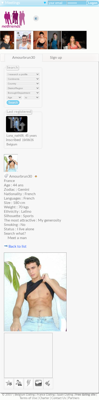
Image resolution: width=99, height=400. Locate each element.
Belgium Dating (25, 394)
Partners (73, 398)
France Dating (46, 394)
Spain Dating (65, 394)
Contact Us (58, 398)
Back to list (17, 246)
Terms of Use (28, 398)
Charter (44, 398)
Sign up (56, 57)
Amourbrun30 (23, 57)
